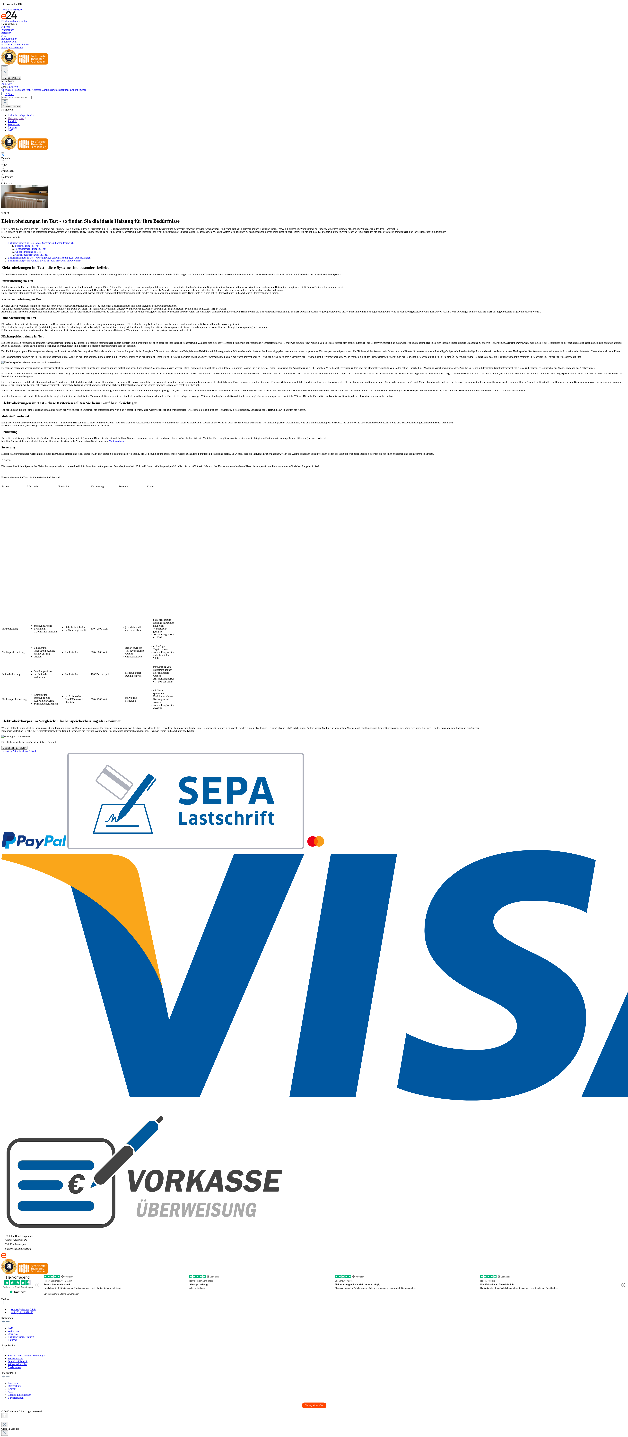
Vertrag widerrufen (314, 1405)
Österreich (6, 183)
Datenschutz (14, 1386)
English (5, 164)
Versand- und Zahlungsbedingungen (26, 1355)
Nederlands (7, 177)
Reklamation (14, 1367)
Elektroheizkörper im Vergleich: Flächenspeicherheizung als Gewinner (44, 260)
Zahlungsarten (49, 89)
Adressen (37, 89)
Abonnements (78, 89)
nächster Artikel (28, 751)
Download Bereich (17, 1361)
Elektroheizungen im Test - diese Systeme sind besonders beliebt (41, 243)
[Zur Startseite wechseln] (9, 18)
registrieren (12, 86)
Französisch (7, 170)
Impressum (13, 1383)
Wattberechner (116, 441)
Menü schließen (12, 78)
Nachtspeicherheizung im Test (29, 248)
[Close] (4, 1424)
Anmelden (6, 84)
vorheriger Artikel (10, 751)
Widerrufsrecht (15, 1358)
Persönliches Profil (22, 89)
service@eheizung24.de (23, 1309)
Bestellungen (64, 89)
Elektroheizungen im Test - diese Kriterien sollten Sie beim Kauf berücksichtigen (49, 257)
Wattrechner (14, 1331)
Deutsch (5, 158)
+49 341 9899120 (12, 9)
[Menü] (4, 68)
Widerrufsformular (17, 1364)
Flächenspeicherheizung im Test (30, 254)
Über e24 (12, 1334)
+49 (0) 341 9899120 (22, 1312)
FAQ (10, 1328)
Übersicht (6, 89)
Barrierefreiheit (16, 1397)
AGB (11, 1391)
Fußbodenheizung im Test (27, 251)
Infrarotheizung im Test (26, 245)
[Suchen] (4, 102)
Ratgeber (12, 1339)
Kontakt (12, 1388)
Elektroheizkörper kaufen (14, 748)
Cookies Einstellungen (19, 1394)
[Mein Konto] (4, 73)
